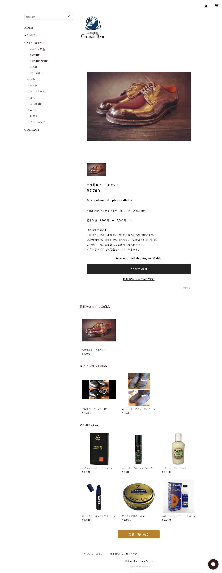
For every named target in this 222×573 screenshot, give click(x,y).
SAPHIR (35, 55)
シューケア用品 (36, 49)
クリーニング (37, 122)
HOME (29, 27)
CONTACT (32, 129)
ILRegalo (36, 103)
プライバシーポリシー (94, 554)
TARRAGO (37, 73)
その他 (33, 67)
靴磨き (33, 116)
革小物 (31, 79)
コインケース (37, 91)
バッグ (33, 85)
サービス (32, 110)
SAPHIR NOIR (39, 61)
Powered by (135, 566)
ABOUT (29, 35)
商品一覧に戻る (139, 534)
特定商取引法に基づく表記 (123, 554)
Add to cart (138, 269)
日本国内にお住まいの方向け (139, 279)
